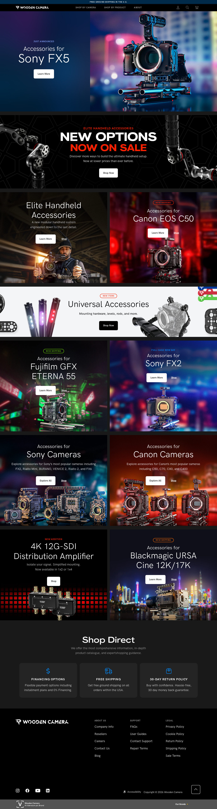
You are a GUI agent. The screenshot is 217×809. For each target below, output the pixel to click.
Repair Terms (139, 748)
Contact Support (141, 741)
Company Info (104, 726)
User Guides (138, 734)
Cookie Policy (175, 734)
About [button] (138, 7)
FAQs (133, 726)
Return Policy (174, 741)
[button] (187, 7)
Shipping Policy (176, 748)
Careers (100, 741)
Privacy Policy (175, 726)
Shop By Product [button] (115, 7)
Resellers (101, 734)
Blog (98, 755)
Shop (64, 239)
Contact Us (102, 748)
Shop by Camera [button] (86, 7)
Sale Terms (173, 755)
